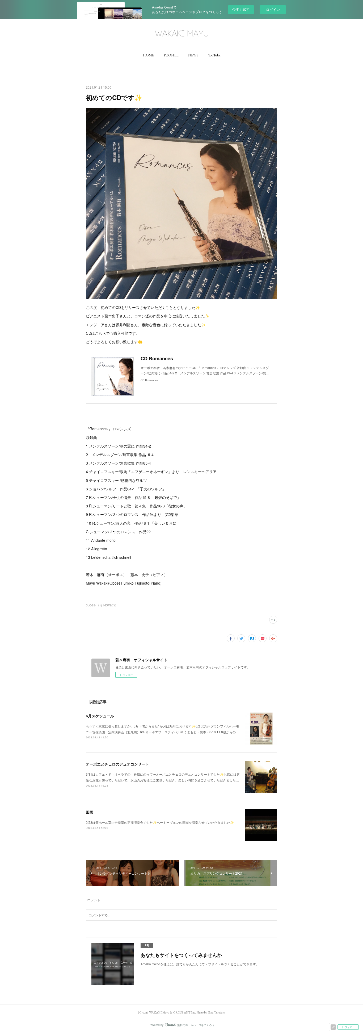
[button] (148, 55)
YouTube (214, 55)
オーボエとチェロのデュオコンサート (117, 764)
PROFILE (171, 55)
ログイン (273, 9)
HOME (148, 55)
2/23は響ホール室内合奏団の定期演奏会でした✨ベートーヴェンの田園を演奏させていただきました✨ (160, 822)
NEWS (193, 55)
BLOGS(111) (94, 605)
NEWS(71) (109, 605)
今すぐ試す (241, 9)
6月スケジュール (100, 715)
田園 (89, 812)
